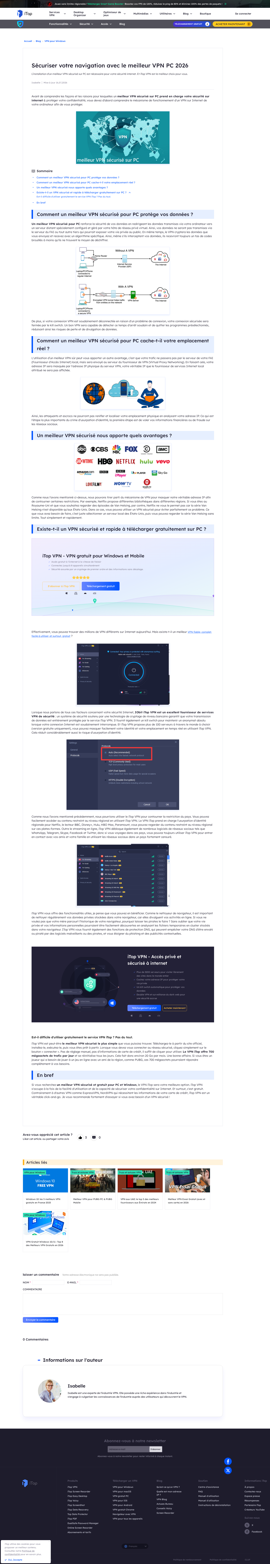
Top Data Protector (78, 1514)
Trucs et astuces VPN (83, 1172)
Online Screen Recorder (80, 1527)
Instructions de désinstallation (214, 1505)
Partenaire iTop (253, 1505)
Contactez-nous (253, 1491)
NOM (27, 1282)
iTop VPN (72, 1487)
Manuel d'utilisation (208, 1496)
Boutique (205, 13)
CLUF (247, 1559)
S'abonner (155, 1449)
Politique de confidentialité (223, 1559)
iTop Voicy (73, 1500)
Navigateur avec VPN (124, 1514)
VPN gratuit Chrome (123, 1509)
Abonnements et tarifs (79, 1532)
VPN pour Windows (55, 41)
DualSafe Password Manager (83, 1523)
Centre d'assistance (208, 1487)
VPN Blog (162, 1499)
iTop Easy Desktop (77, 1496)
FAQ (200, 1491)
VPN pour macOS (122, 1491)
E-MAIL (72, 1282)
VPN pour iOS (120, 1500)
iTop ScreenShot (76, 1505)
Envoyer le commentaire (40, 1319)
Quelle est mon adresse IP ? (169, 1493)
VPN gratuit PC (121, 1496)
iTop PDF (72, 1518)
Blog (122, 23)
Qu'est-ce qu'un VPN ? (168, 1487)
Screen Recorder (165, 1513)
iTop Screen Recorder (79, 1491)
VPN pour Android (122, 1505)
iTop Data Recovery (78, 1509)
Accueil (28, 41)
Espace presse (252, 1496)
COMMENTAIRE (32, 1289)
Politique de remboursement (187, 1559)
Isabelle (36, 82)
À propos (249, 1487)
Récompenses (252, 1500)
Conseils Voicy (164, 1508)
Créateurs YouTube (255, 1509)
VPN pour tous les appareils (127, 1518)
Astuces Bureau (165, 1503)
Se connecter (243, 13)
